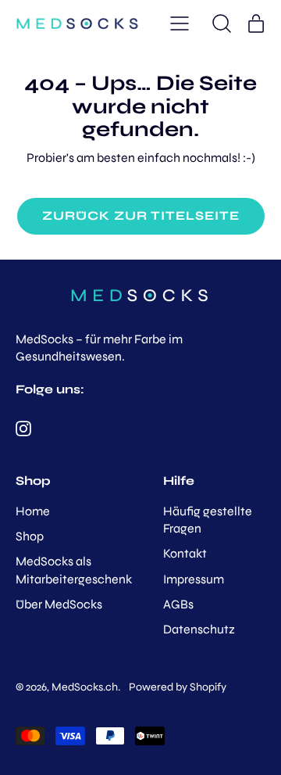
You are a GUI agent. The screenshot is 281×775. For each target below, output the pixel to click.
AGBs (178, 604)
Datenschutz (199, 629)
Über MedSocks (59, 604)
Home (33, 511)
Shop (30, 536)
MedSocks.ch (85, 687)
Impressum (193, 579)
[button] (222, 23)
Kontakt (185, 553)
